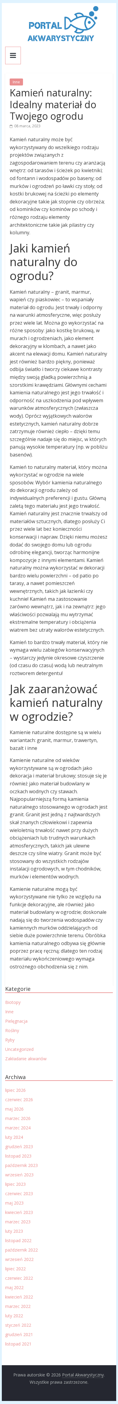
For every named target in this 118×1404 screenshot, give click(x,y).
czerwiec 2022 (19, 1278)
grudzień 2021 (19, 1334)
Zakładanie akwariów (26, 1058)
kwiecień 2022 (19, 1297)
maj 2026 (14, 1109)
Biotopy (13, 1002)
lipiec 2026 (15, 1090)
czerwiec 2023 (19, 1193)
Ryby (10, 1040)
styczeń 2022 (18, 1325)
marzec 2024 (18, 1128)
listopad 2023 (18, 1156)
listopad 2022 (18, 1240)
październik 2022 (21, 1250)
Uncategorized (19, 1049)
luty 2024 (14, 1137)
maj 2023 (14, 1203)
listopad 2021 (18, 1344)
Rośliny (12, 1030)
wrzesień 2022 (19, 1259)
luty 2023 (14, 1231)
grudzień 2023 (19, 1146)
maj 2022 (14, 1287)
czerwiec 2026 (19, 1099)
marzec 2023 (18, 1222)
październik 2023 (21, 1165)
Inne (16, 82)
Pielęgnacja (16, 1021)
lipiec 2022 (15, 1269)
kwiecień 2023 (19, 1212)
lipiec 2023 (15, 1184)
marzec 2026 (18, 1118)
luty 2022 (14, 1316)
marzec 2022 (18, 1306)
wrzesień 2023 (19, 1175)
